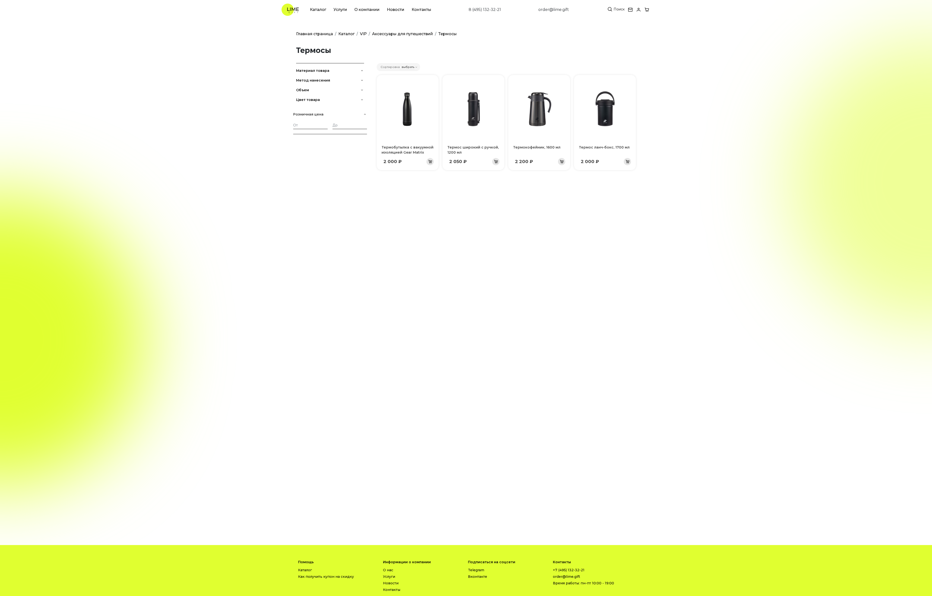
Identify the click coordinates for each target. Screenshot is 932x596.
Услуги (340, 9)
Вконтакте (477, 576)
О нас (388, 570)
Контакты (421, 9)
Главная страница (314, 34)
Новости (395, 9)
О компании (367, 9)
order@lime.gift (553, 9)
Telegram (476, 570)
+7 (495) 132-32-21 (568, 570)
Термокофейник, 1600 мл (536, 147)
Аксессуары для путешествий (402, 34)
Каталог (318, 9)
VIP (363, 34)
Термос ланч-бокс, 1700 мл (604, 147)
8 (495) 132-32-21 (485, 9)
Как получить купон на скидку (326, 576)
